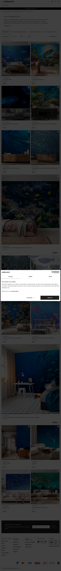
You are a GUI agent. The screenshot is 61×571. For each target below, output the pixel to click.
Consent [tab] (10, 276)
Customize (29, 297)
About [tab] (50, 276)
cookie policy (14, 291)
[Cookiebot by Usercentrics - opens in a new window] (52, 272)
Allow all (50, 297)
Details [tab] (30, 276)
